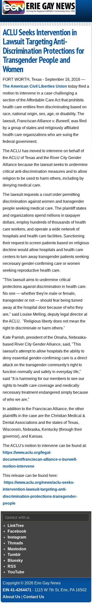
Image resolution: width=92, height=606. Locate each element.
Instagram (17, 537)
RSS (12, 566)
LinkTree (16, 526)
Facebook (17, 531)
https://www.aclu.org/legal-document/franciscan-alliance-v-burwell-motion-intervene (40, 459)
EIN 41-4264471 (17, 590)
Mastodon (17, 549)
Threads (15, 543)
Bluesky (15, 560)
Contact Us (33, 597)
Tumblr (14, 554)
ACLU (10, 32)
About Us (11, 597)
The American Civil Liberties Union (35, 86)
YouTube (16, 572)
